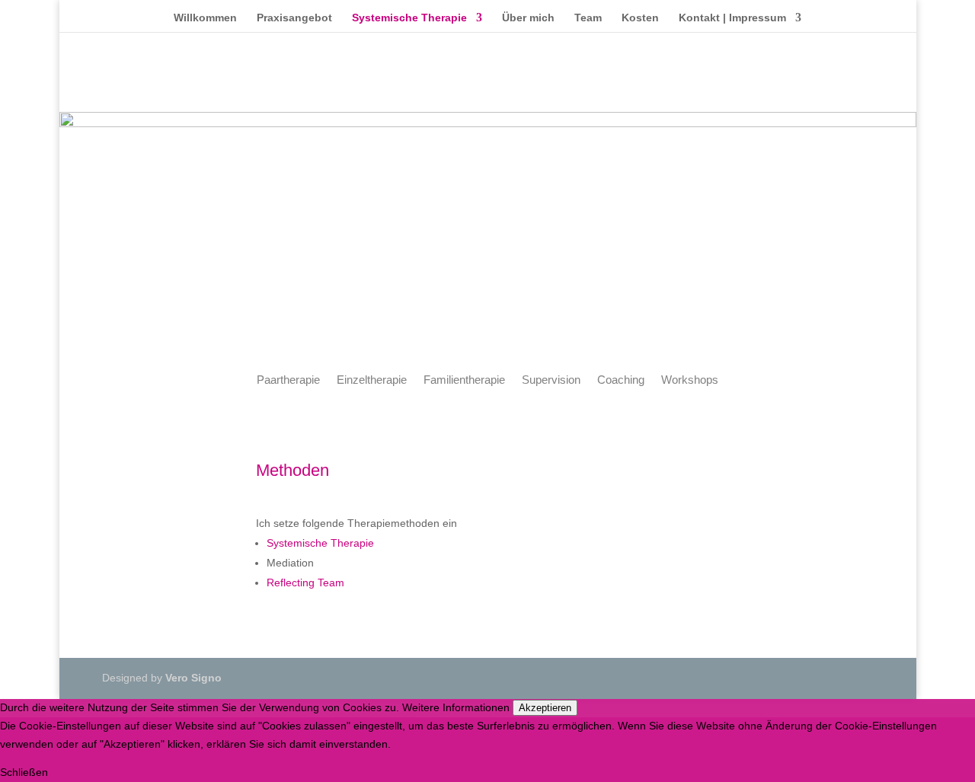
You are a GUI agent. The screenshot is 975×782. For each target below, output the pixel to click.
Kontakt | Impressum (732, 18)
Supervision (551, 380)
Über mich (528, 18)
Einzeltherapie (372, 380)
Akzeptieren (545, 707)
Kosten (640, 18)
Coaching (620, 380)
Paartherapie (288, 380)
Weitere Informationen (456, 707)
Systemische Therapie (409, 18)
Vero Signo (193, 678)
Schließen (24, 772)
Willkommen (205, 18)
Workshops (689, 380)
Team (588, 18)
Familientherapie (464, 380)
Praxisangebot (294, 18)
